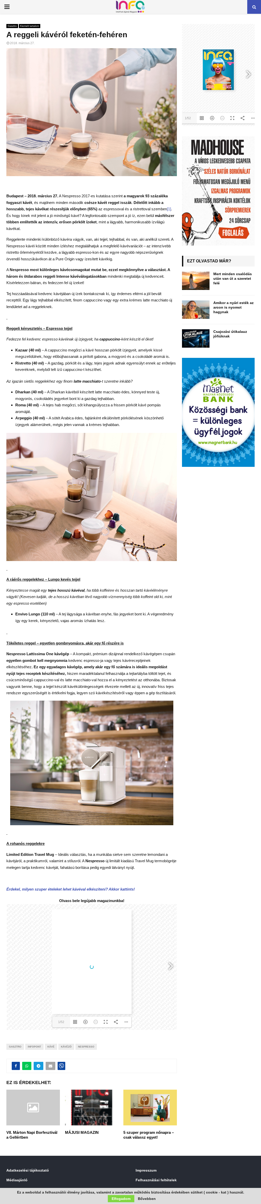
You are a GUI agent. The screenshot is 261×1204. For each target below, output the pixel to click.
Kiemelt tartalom (29, 26)
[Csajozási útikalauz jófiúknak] (196, 338)
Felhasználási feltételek (156, 1180)
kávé (51, 1046)
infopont (34, 1046)
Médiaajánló (17, 1180)
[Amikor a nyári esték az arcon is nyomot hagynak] (196, 309)
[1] (169, 209)
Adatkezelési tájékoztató (27, 1170)
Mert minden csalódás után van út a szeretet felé (232, 278)
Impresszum (146, 1170)
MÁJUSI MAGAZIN (82, 1132)
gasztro (15, 1046)
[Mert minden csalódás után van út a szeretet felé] (196, 281)
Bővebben (147, 1198)
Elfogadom (121, 1199)
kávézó (66, 1046)
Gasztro (12, 26)
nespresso (86, 1046)
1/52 (61, 1022)
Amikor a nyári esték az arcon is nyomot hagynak (233, 307)
